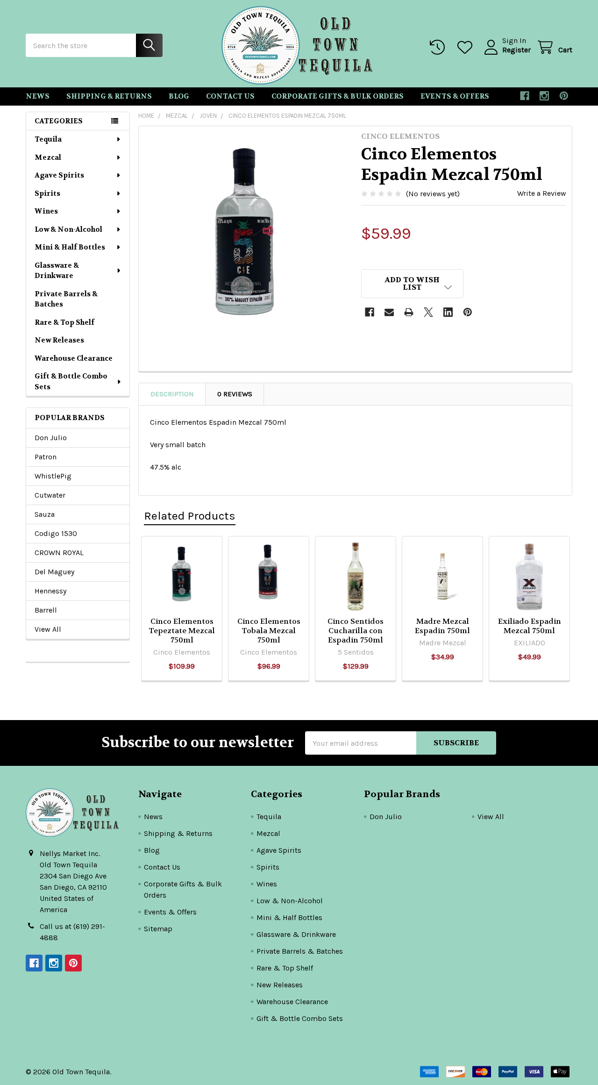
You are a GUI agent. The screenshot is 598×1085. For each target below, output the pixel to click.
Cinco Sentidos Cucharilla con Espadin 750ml (355, 630)
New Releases (59, 340)
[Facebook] (524, 95)
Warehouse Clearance (74, 358)
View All (48, 629)
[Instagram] (544, 95)
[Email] (389, 312)
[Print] (408, 312)
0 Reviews (234, 394)
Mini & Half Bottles (70, 247)
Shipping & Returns (109, 96)
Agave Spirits (59, 175)
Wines (46, 211)
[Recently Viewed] (439, 47)
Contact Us (230, 96)
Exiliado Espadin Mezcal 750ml (529, 625)
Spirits (47, 193)
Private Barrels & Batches (66, 299)
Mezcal (48, 157)
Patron (46, 456)
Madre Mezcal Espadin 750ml (442, 625)
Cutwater (50, 495)
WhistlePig (53, 475)
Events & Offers (454, 96)
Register (516, 49)
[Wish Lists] (467, 47)
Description (172, 394)
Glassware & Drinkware (57, 271)
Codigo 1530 (56, 533)
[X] (428, 312)
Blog (179, 96)
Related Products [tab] (189, 515)
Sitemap (158, 928)
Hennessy (50, 590)
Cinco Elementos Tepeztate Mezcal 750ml (182, 630)
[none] (247, 234)
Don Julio (51, 437)
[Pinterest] (563, 95)
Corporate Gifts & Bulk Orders (337, 96)
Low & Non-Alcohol (68, 229)
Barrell (46, 610)
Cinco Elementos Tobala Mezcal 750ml (268, 630)
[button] (412, 283)
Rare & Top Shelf (64, 322)
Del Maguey (54, 571)
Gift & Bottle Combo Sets (71, 381)
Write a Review (541, 193)
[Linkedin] (448, 312)
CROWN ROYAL (59, 552)
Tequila (48, 139)
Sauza (45, 514)
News (38, 96)
